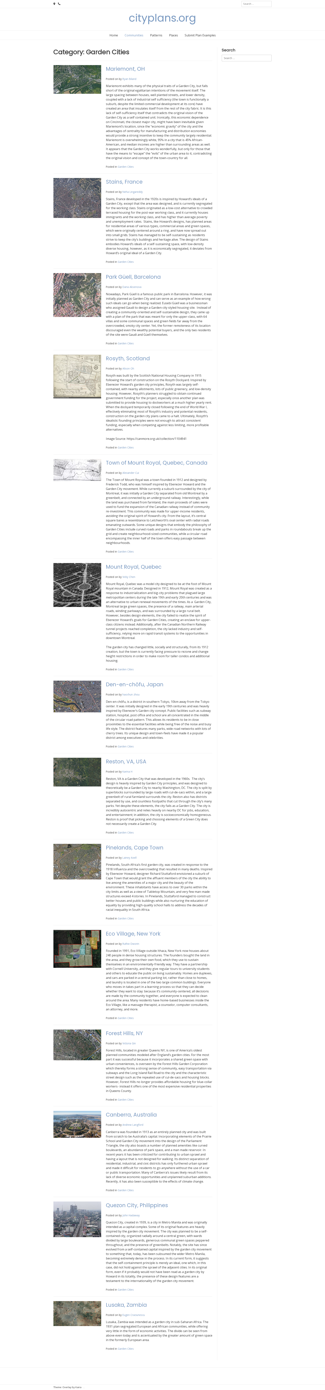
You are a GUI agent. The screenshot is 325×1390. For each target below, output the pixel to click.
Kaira (78, 1387)
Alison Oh (128, 368)
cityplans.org (162, 18)
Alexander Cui (130, 473)
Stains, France (124, 181)
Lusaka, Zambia (126, 1305)
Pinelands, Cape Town (134, 847)
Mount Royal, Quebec (134, 567)
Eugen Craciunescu (133, 1315)
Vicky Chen (128, 577)
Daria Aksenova (131, 287)
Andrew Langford (132, 1124)
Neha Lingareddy (132, 192)
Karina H (127, 771)
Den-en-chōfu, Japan (134, 684)
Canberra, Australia (131, 1114)
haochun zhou (131, 694)
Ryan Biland (129, 79)
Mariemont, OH (125, 69)
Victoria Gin (129, 1043)
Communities (134, 35)
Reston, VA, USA (126, 761)
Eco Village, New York (133, 933)
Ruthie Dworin (130, 943)
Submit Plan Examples (200, 35)
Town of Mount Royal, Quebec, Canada (156, 462)
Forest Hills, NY (124, 1033)
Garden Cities (126, 166)
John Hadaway (131, 1215)
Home (113, 35)
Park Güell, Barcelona (133, 277)
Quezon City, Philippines (137, 1205)
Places (173, 35)
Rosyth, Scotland (128, 358)
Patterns (156, 35)
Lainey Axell (129, 857)
